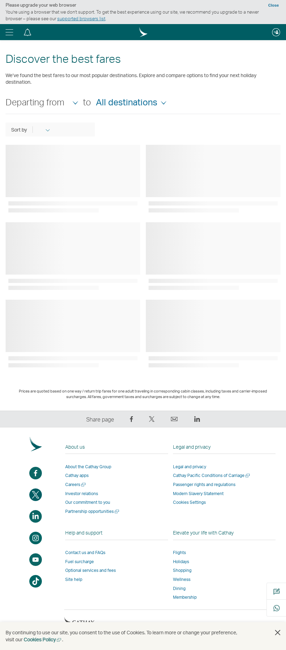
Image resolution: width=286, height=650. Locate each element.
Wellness (181, 579)
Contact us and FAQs (85, 552)
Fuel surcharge (79, 561)
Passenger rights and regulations (204, 484)
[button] (9, 32)
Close (273, 5)
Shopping (182, 570)
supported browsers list (81, 18)
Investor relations (81, 493)
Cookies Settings (189, 502)
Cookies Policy (43, 639)
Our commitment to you (87, 502)
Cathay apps (77, 475)
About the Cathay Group (88, 466)
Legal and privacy (189, 466)
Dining (179, 588)
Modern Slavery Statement (198, 493)
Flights (179, 552)
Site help (73, 579)
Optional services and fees (90, 570)
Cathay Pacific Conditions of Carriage (212, 475)
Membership (185, 597)
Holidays (181, 561)
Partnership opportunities (92, 511)
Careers (75, 484)
